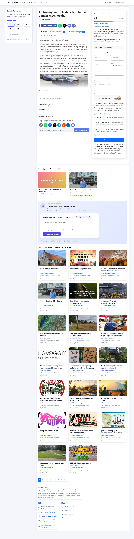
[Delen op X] (65, 26)
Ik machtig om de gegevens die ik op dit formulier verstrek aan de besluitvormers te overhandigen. (109, 124)
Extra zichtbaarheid (49, 35)
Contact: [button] (43, 2)
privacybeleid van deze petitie (107, 132)
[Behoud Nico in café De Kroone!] (83, 185)
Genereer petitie (53, 234)
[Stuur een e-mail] (69, 26)
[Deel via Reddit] (64, 125)
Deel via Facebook (49, 26)
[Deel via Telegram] (59, 125)
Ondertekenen (109, 140)
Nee (102, 135)
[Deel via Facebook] (50, 125)
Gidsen (41, 503)
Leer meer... (13, 20)
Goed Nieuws (44, 110)
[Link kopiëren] (74, 26)
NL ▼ (23, 2)
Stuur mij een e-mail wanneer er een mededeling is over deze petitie (110, 118)
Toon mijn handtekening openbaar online (107, 114)
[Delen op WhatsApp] (60, 26)
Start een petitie (120, 2)
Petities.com (13, 2)
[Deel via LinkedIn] (68, 125)
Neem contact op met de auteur (51, 98)
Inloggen (108, 2)
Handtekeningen (77, 32)
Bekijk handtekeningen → (101, 23)
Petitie (44, 32)
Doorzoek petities (33, 2)
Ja (97, 135)
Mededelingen (58, 32)
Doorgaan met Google (105, 48)
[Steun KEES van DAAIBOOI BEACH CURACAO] (52, 184)
